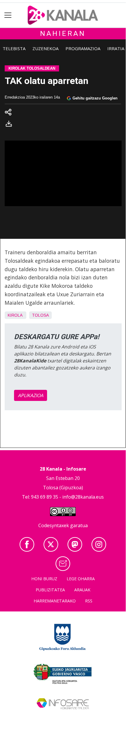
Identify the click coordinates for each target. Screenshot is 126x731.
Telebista (14, 48)
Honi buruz (44, 578)
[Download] (10, 125)
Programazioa (82, 48)
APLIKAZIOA (30, 395)
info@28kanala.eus (83, 497)
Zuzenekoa (45, 48)
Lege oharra (81, 578)
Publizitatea (50, 589)
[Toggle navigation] (8, 15)
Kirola (15, 315)
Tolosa (40, 315)
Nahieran (63, 33)
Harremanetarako (55, 601)
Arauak (82, 589)
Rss (88, 601)
